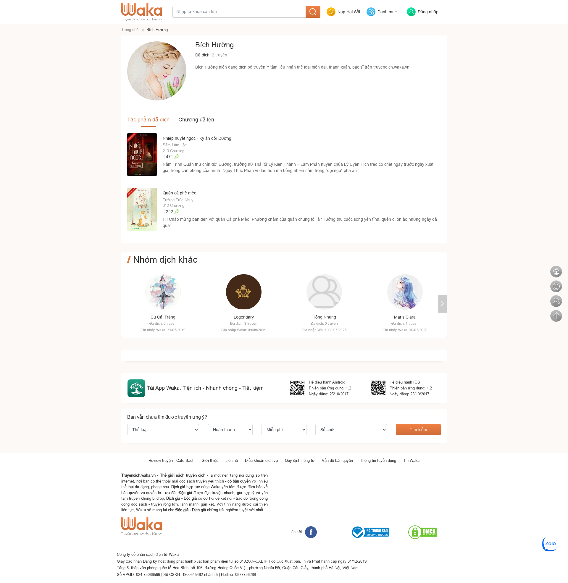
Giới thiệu (209, 460)
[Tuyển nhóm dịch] (555, 297)
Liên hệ (231, 460)
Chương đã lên (196, 119)
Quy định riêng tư (300, 460)
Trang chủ (129, 29)
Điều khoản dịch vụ (261, 460)
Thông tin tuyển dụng (378, 460)
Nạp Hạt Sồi (349, 11)
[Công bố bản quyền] (555, 283)
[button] (442, 304)
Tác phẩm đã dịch (148, 119)
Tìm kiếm (418, 429)
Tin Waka (411, 460)
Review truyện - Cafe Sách (171, 460)
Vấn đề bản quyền (337, 460)
